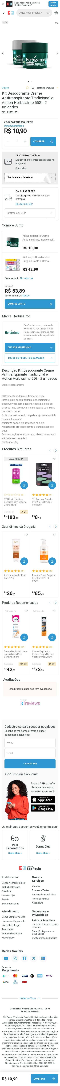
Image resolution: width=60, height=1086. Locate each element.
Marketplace (8, 937)
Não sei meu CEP (24, 204)
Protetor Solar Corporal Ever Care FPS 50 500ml (44, 578)
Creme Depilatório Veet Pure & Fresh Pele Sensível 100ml (16, 654)
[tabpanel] (30, 53)
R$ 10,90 (30, 248)
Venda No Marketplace (13, 883)
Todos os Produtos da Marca (26, 358)
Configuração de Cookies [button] (44, 938)
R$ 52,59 (8, 664)
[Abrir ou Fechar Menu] (4, 13)
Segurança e (40, 913)
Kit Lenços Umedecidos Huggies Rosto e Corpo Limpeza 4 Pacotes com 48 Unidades (38, 259)
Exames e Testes (40, 890)
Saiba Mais (21, 168)
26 (10, 593)
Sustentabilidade (10, 903)
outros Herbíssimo (19, 347)
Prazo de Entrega (11, 925)
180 (11, 517)
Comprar (38, 141)
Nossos (38, 879)
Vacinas (36, 886)
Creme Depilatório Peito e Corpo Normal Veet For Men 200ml (43, 654)
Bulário (5, 899)
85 (38, 593)
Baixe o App (53, 4)
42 (10, 669)
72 (38, 669)
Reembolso (7, 929)
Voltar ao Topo (28, 998)
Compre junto (16, 304)
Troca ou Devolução (12, 933)
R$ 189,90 (9, 512)
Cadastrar (30, 763)
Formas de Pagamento (13, 921)
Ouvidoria (7, 891)
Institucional (10, 877)
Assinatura (37, 903)
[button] (30, 53)
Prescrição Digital (40, 898)
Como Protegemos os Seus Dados (43, 932)
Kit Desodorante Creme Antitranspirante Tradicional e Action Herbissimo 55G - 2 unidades (39, 238)
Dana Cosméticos (14, 125)
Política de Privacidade (43, 920)
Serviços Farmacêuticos (44, 894)
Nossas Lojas (8, 895)
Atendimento (10, 911)
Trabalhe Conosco (11, 887)
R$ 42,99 (30, 269)
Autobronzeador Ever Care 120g (15, 576)
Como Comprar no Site (13, 917)
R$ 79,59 (36, 664)
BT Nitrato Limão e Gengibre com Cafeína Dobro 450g (15, 502)
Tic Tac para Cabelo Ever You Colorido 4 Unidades (42, 502)
